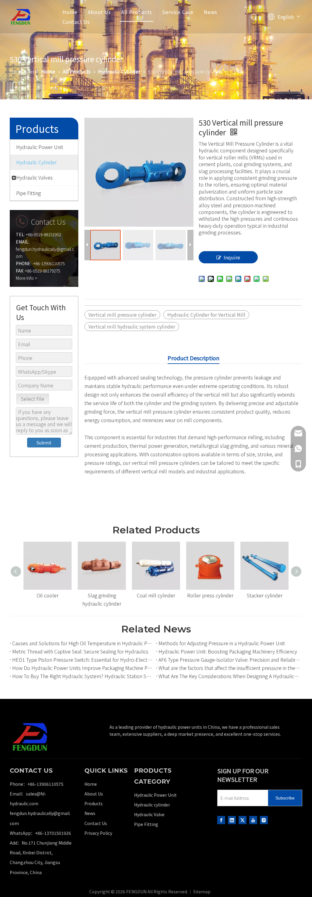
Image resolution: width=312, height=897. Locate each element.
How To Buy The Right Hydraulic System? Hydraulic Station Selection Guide (83, 676)
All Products (136, 12)
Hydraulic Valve (149, 814)
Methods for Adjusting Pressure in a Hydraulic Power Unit (221, 643)
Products (93, 803)
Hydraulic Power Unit (155, 795)
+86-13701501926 (53, 833)
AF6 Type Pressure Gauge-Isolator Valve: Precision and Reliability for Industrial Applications (229, 659)
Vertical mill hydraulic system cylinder (131, 326)
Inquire (232, 257)
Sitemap (202, 891)
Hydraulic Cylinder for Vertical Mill (206, 314)
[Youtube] (253, 819)
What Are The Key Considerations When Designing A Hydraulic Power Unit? (229, 676)
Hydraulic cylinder (152, 805)
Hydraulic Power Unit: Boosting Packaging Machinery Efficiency (227, 651)
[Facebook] (221, 819)
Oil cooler (47, 595)
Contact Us (76, 21)
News (210, 12)
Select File (32, 398)
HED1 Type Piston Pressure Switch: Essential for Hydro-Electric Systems (83, 659)
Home (69, 12)
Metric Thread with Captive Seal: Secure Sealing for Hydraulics (80, 651)
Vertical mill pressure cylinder (122, 314)
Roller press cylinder (210, 595)
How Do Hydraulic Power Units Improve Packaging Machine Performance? (83, 667)
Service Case (177, 12)
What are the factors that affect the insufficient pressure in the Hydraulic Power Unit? (229, 667)
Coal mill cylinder (156, 595)
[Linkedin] (232, 819)
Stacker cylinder (264, 595)
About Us (99, 12)
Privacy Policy (98, 833)
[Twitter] (242, 819)
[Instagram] (264, 819)
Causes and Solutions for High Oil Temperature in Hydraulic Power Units (83, 643)
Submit (44, 443)
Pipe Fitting (146, 824)
